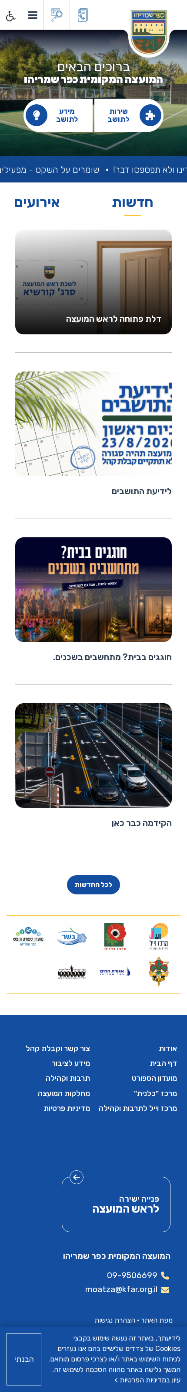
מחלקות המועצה (64, 1093)
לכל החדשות (93, 884)
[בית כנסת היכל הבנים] (72, 971)
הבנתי (24, 1359)
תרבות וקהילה (68, 1078)
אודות (168, 1048)
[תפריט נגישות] (10, 16)
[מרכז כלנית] (115, 936)
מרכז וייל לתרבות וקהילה (138, 1108)
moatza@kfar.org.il (121, 1289)
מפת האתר (157, 1320)
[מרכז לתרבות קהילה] (159, 936)
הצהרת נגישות (114, 1320)
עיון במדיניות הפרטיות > (147, 1380)
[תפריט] (32, 15)
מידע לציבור (71, 1063)
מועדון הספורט (154, 1078)
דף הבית (163, 1063)
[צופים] (159, 971)
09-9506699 (132, 1275)
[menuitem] (137, 1048)
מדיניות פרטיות (66, 1108)
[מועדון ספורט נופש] (28, 936)
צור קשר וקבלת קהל (58, 1048)
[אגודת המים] (115, 971)
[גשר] (72, 936)
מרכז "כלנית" (155, 1093)
